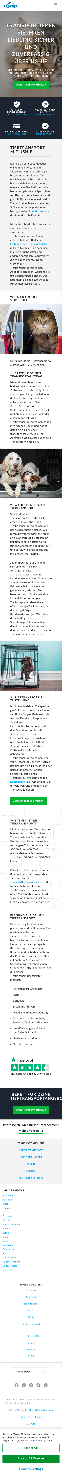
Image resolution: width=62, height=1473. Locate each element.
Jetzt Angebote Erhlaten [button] (28, 801)
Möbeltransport (31, 1157)
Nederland (8, 1245)
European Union (11, 1224)
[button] (31, 85)
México (6, 1241)
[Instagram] (24, 1385)
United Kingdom (11, 1262)
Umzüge (31, 1171)
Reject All (31, 1448)
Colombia (7, 1216)
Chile (5, 1212)
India (5, 1237)
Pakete (30, 1164)
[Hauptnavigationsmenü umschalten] (56, 5)
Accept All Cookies (31, 1458)
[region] (31, 1451)
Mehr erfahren (17, 114)
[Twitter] (31, 1385)
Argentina (7, 1196)
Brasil (5, 1204)
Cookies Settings (31, 1469)
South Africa (9, 1258)
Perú (4, 1253)
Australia (7, 1200)
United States (9, 1266)
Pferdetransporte (31, 1178)
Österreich (8, 1249)
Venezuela (7, 1270)
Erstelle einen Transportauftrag (29, 244)
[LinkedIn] (45, 1385)
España (6, 1220)
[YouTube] (38, 1385)
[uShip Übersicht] (10, 5)
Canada (6, 1208)
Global (5, 1233)
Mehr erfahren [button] (29, 1131)
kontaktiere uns (39, 211)
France (6, 1229)
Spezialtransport (31, 1150)
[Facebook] (16, 1385)
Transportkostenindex (23, 882)
